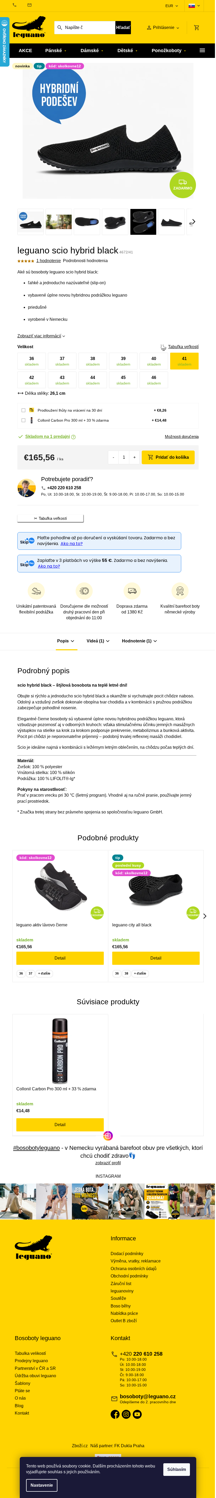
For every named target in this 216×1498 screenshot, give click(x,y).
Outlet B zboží (124, 1321)
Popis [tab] (63, 641)
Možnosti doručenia (182, 436)
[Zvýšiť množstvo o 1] (134, 457)
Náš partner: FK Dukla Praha (117, 1446)
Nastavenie (42, 1485)
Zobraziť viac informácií (39, 336)
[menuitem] (25, 50)
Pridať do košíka (172, 457)
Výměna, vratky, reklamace (136, 1261)
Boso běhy (121, 1306)
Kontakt (22, 1413)
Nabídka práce (124, 1313)
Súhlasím (176, 1469)
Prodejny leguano (31, 1361)
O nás (20, 1398)
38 (126, 973)
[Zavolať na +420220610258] (19, 5)
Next (204, 916)
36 (21, 973)
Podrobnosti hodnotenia (85, 260)
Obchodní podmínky (129, 1276)
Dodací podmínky (127, 1253)
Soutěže (118, 1298)
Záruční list (121, 1283)
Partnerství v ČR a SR (35, 1368)
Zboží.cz (80, 1446)
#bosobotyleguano (36, 1148)
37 (30, 973)
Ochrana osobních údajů (133, 1268)
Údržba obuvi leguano (35, 1376)
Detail (60, 958)
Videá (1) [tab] (95, 641)
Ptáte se (22, 1391)
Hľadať (123, 27)
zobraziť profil (108, 1163)
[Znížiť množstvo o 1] (113, 457)
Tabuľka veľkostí (183, 346)
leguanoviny (122, 1291)
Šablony (22, 1383)
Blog (19, 1406)
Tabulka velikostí (30, 1353)
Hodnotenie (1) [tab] (136, 641)
